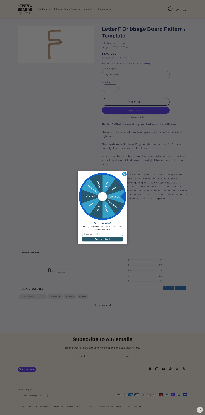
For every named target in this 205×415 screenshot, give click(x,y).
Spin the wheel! (102, 239)
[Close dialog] (124, 174)
